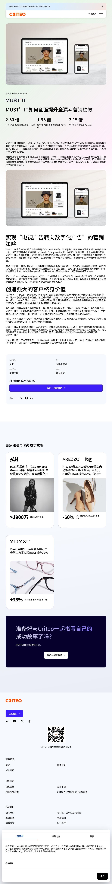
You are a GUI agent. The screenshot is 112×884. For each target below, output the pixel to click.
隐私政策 (10, 786)
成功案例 (10, 770)
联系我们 (92, 14)
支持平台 (61, 786)
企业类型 (12, 360)
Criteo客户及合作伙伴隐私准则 (72, 791)
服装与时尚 (61, 364)
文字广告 (13, 373)
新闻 (8, 765)
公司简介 (10, 812)
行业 (57, 360)
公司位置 (61, 822)
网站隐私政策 (12, 791)
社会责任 (10, 822)
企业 (11, 364)
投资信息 (10, 817)
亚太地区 (60, 373)
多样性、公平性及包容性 (69, 812)
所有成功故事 (11, 93)
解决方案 (12, 369)
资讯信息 (61, 765)
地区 (57, 369)
